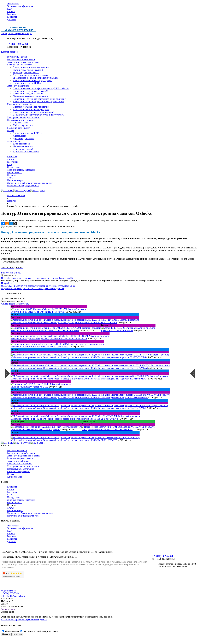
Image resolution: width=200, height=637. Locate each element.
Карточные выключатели (19, 463)
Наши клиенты (14, 172)
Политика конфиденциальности (23, 185)
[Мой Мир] (11, 223)
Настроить (17, 634)
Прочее (10, 474)
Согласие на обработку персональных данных (30, 183)
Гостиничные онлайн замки (21, 453)
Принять (6, 634)
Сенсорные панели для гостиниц (23, 466)
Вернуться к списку (11, 272)
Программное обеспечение (20, 469)
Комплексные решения (18, 471)
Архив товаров (14, 477)
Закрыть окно (8, 609)
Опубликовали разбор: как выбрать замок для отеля (27, 288)
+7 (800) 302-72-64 (17, 43)
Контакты (12, 17)
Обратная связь (8, 590)
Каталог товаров (9, 52)
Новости (11, 175)
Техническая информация (20, 6)
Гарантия (11, 14)
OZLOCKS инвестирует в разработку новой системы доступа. (32, 286)
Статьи (10, 177)
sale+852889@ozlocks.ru (13, 596)
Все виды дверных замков (20, 458)
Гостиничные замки (17, 450)
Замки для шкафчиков (18, 461)
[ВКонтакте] (3, 223)
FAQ (9, 9)
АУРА (4, 33)
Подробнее (6, 283)
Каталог (11, 11)
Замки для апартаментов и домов (23, 455)
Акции (10, 159)
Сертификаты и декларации (21, 170)
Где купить (12, 162)
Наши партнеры (15, 180)
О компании (13, 3)
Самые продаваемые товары (15, 303)
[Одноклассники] (7, 223)
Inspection (19, 33)
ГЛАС (11, 33)
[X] (15, 223)
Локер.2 (28, 33)
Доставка (11, 19)
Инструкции (13, 167)
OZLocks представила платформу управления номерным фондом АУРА (37, 278)
